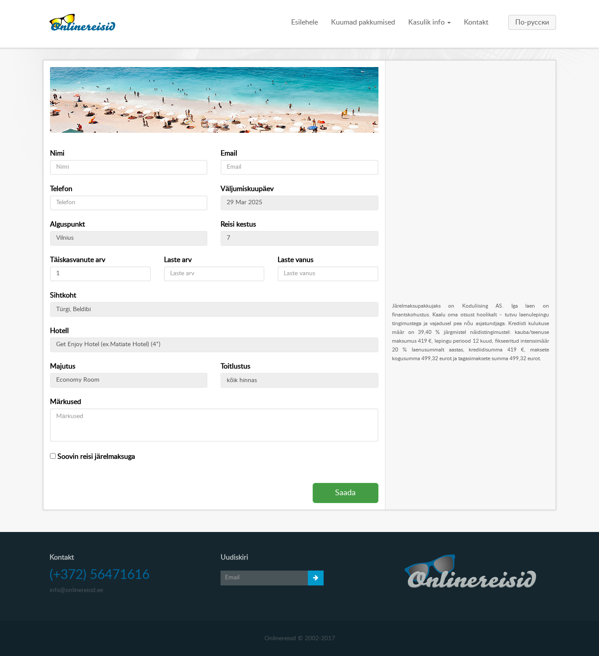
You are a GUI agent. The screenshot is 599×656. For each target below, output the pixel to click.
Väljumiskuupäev (247, 188)
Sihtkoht (63, 295)
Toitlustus (235, 366)
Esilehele (304, 22)
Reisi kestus (238, 224)
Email (229, 153)
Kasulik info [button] (427, 22)
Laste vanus (296, 259)
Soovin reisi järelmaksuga (95, 456)
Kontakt (476, 22)
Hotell (59, 330)
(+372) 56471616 (100, 575)
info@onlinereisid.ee (76, 590)
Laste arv (178, 259)
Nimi (57, 153)
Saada (345, 493)
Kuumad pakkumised (363, 22)
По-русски (532, 22)
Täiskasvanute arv (77, 259)
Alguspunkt (67, 224)
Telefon (61, 188)
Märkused (65, 401)
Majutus (62, 366)
